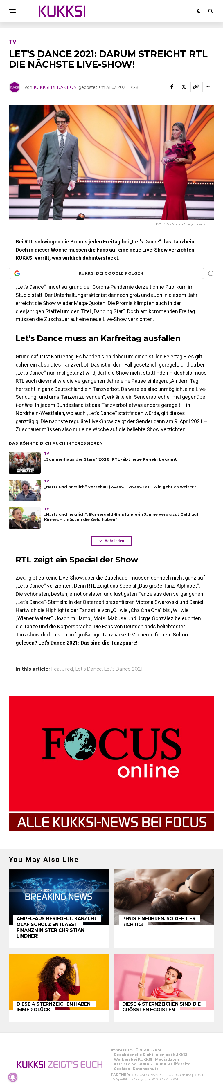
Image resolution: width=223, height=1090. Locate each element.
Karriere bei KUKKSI (133, 1064)
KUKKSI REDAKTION (55, 87)
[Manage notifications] (12, 1077)
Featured (62, 669)
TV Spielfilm (121, 1079)
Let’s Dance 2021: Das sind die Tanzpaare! (88, 643)
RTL (29, 242)
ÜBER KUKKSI (148, 1050)
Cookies (122, 1068)
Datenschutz (146, 1068)
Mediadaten (167, 1059)
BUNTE (200, 1075)
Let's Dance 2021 (123, 669)
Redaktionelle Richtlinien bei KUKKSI (150, 1055)
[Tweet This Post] (184, 87)
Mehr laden (114, 541)
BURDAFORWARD (147, 1075)
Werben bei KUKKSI (133, 1059)
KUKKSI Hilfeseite (173, 1064)
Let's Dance (88, 669)
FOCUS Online (178, 1075)
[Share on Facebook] (172, 87)
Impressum (122, 1050)
